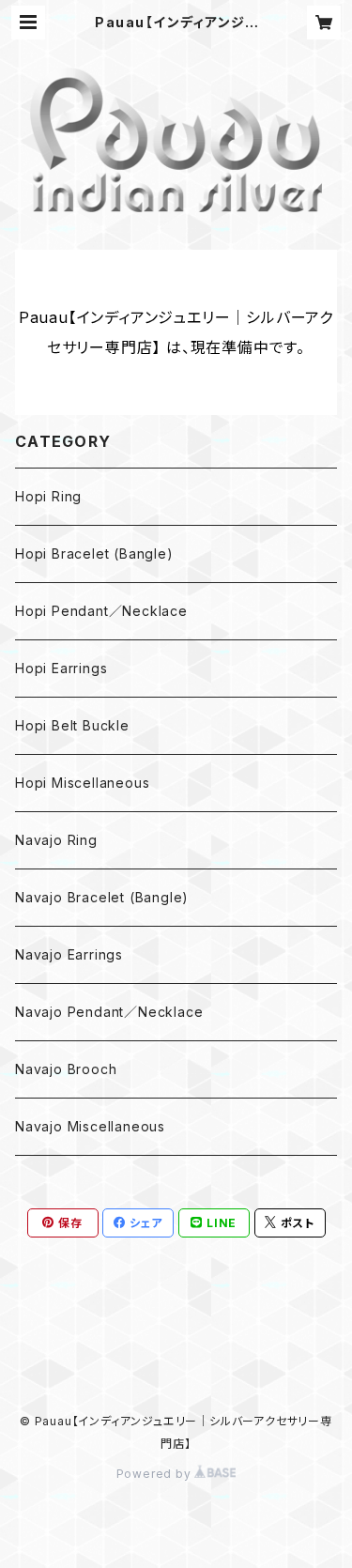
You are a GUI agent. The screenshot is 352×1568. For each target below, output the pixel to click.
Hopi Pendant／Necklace (101, 611)
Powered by (155, 1474)
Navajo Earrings (69, 954)
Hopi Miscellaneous (82, 783)
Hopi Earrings (61, 668)
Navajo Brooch (65, 1069)
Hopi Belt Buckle (72, 725)
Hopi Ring (48, 496)
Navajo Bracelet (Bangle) (102, 897)
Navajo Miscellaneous (90, 1126)
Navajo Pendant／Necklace (109, 1012)
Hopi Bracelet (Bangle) (94, 553)
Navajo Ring (56, 840)
